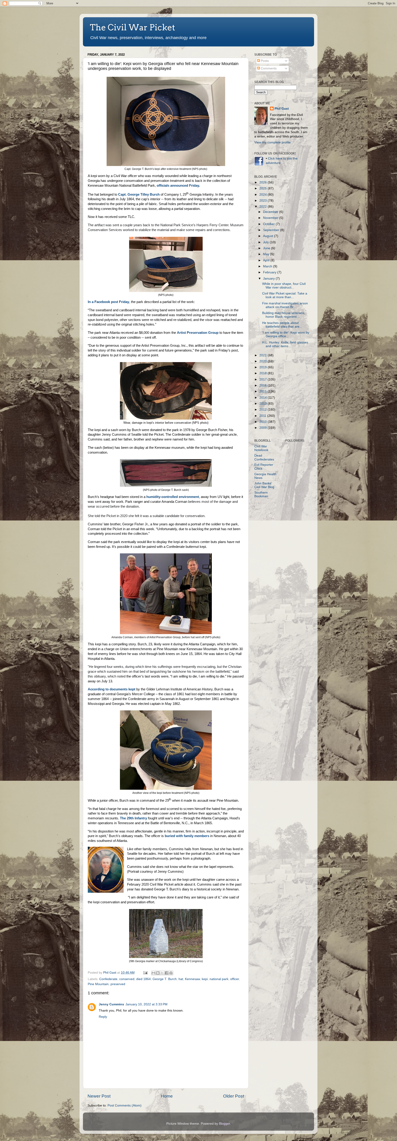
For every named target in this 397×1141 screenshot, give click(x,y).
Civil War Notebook (261, 448)
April (266, 260)
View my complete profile (272, 142)
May (266, 254)
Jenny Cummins (111, 1004)
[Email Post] (145, 972)
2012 (263, 409)
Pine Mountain (98, 984)
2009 (263, 427)
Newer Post (99, 1096)
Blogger (224, 1123)
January (269, 278)
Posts (264, 61)
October (269, 224)
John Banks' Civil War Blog (264, 485)
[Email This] (153, 973)
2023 (263, 200)
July (266, 242)
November (271, 218)
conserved (126, 979)
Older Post (233, 1096)
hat (181, 979)
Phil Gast (282, 108)
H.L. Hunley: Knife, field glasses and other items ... (285, 344)
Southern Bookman (261, 494)
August (268, 236)
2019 (263, 367)
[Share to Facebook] (166, 973)
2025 (263, 188)
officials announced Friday (178, 185)
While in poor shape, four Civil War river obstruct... (284, 285)
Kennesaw (192, 979)
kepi (205, 979)
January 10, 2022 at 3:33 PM (146, 1004)
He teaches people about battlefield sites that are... (282, 324)
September (271, 230)
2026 (263, 182)
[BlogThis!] (158, 973)
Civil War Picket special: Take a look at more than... (284, 295)
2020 (263, 361)
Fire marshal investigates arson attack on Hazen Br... (285, 305)
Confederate (108, 979)
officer (234, 979)
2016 (263, 385)
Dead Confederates (264, 457)
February (270, 272)
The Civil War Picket (132, 27)
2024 (263, 194)
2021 (263, 355)
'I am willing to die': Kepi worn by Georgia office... (285, 334)
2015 (263, 391)
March (268, 266)
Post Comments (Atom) (125, 1105)
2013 (263, 403)
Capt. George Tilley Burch (139, 194)
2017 (263, 379)
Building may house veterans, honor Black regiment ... (283, 314)
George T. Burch (165, 979)
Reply (103, 1016)
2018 (263, 373)
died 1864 (143, 979)
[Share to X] (162, 973)
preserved (118, 984)
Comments (268, 68)
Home (167, 1096)
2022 (263, 206)
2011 (263, 416)
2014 (263, 397)
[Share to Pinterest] (171, 973)
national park (219, 979)
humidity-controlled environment (172, 497)
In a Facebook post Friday (108, 302)
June (267, 248)
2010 (263, 421)
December (271, 212)
